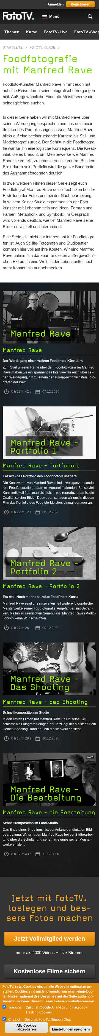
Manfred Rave (22, 350)
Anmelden (56, 4)
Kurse (31, 32)
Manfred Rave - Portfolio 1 (41, 465)
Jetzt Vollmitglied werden (49, 938)
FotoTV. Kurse (42, 47)
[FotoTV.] (18, 16)
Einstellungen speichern (71, 1029)
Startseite (13, 47)
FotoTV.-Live (56, 32)
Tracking (14, 1007)
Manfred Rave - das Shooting (45, 702)
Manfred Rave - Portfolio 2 (41, 586)
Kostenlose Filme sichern (49, 971)
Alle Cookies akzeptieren (26, 1027)
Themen (12, 32)
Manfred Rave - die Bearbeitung (49, 812)
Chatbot (14, 1019)
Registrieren (80, 4)
